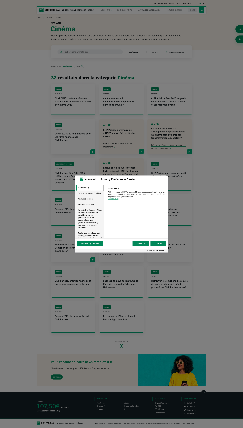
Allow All (158, 243)
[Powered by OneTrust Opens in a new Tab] (156, 250)
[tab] (89, 188)
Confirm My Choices (90, 243)
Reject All (140, 243)
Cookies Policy (113, 199)
